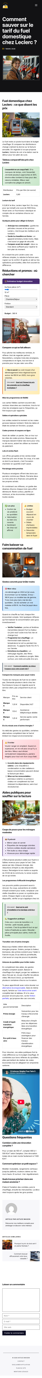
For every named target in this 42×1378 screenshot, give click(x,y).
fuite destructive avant (27, 990)
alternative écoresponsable (13, 988)
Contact (21, 1361)
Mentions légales (21, 1371)
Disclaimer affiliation (21, 1364)
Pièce (7, 296)
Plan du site (21, 1368)
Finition (8, 304)
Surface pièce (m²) (13, 287)
